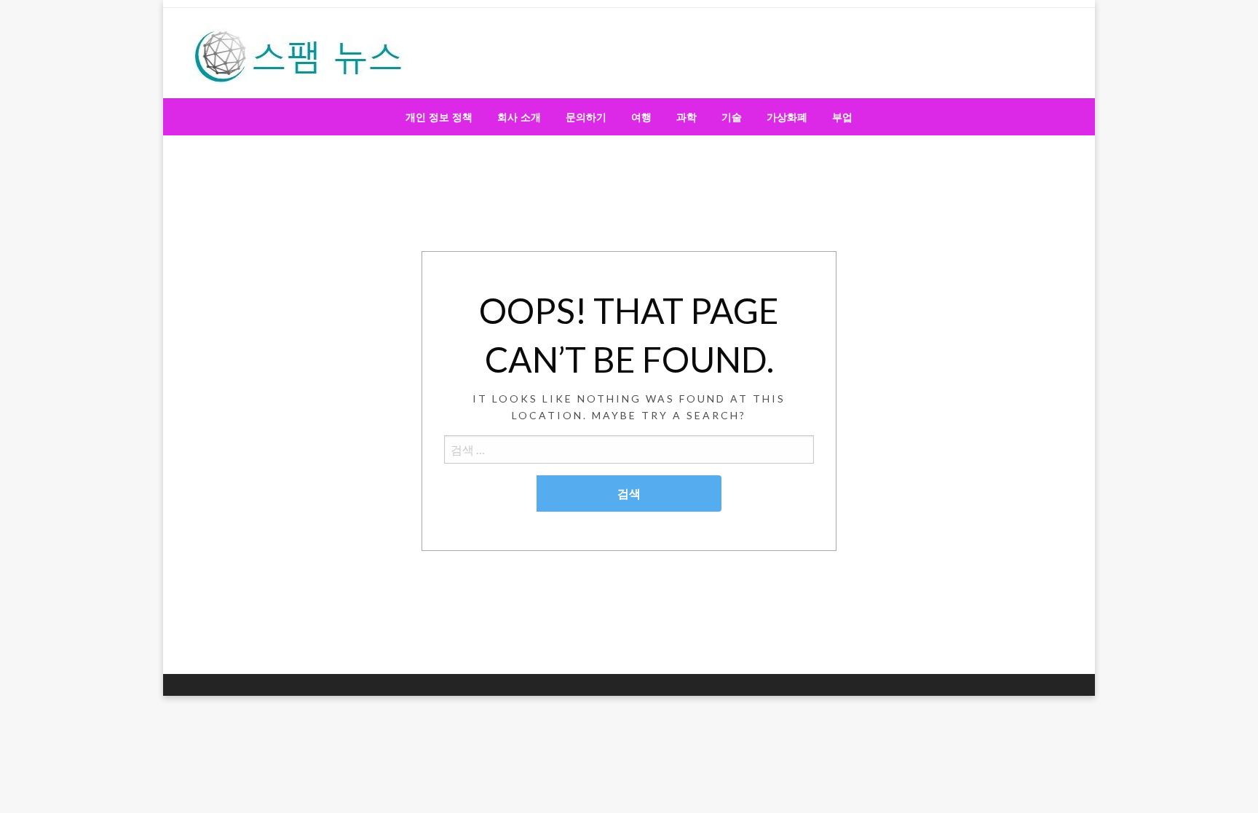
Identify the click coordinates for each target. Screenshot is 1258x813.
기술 (731, 117)
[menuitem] (439, 117)
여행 (641, 117)
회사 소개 (519, 117)
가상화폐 (787, 117)
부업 (842, 117)
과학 (686, 117)
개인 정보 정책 (439, 117)
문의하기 (586, 117)
